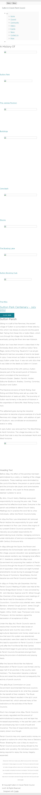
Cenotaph (4, 189)
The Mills (3, 302)
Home (13, 16)
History (13, 26)
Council (13, 19)
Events (13, 29)
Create (16, 791)
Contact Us (14, 35)
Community (15, 23)
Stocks (3, 220)
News (13, 32)
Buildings (4, 131)
